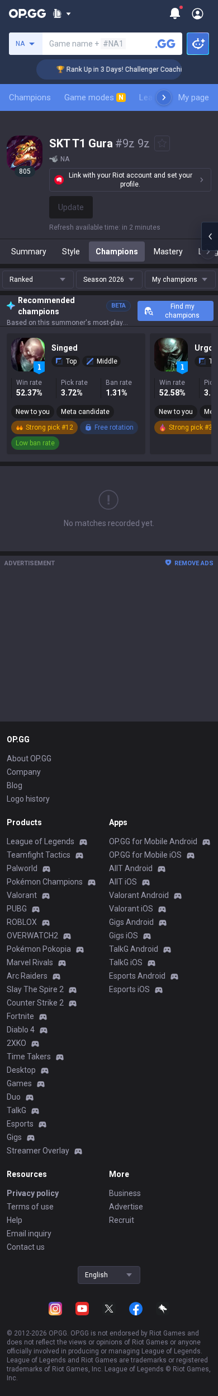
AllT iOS (123, 881)
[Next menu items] (164, 97)
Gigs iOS (123, 935)
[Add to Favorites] (162, 143)
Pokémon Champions (45, 881)
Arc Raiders (27, 975)
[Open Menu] (197, 13)
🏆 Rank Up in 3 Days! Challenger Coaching (116, 69)
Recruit (121, 1220)
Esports (20, 1123)
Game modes (94, 97)
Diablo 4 (21, 1029)
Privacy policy (33, 1193)
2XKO (16, 1043)
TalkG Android (133, 948)
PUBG (17, 908)
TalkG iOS (126, 962)
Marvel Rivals (30, 962)
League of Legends (40, 841)
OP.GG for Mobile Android (153, 841)
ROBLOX (22, 922)
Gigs (14, 1137)
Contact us (26, 1247)
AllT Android (131, 868)
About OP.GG (29, 758)
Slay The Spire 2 (35, 989)
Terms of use (30, 1206)
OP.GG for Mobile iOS (145, 854)
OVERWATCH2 (32, 935)
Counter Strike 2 (35, 1002)
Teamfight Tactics (38, 854)
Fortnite (20, 1016)
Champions (30, 97)
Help (14, 1220)
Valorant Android (139, 895)
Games (19, 1083)
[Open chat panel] (209, 236)
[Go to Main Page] (27, 13)
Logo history (28, 798)
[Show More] (61, 13)
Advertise (126, 1206)
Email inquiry (29, 1233)
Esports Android (137, 975)
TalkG (16, 1110)
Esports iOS (129, 989)
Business (125, 1193)
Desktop (21, 1069)
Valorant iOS (131, 908)
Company (24, 771)
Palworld (22, 868)
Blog (14, 785)
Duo (14, 1096)
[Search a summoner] (165, 43)
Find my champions (182, 311)
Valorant (22, 895)
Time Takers (29, 1056)
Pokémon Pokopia (39, 948)
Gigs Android (131, 922)
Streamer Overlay (38, 1150)
